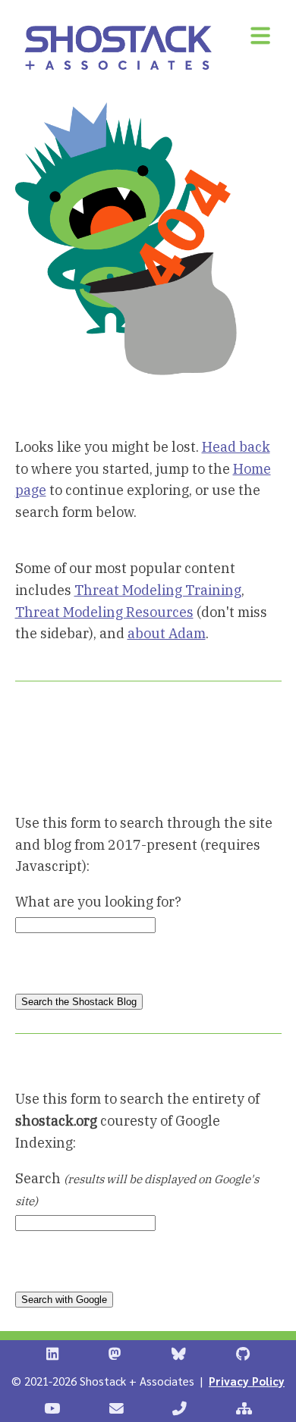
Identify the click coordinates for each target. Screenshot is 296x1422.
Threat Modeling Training (157, 590)
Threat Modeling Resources (104, 612)
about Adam (167, 633)
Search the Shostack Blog (79, 1001)
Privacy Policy (247, 1380)
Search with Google (64, 1299)
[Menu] (260, 35)
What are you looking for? (98, 901)
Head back (236, 447)
